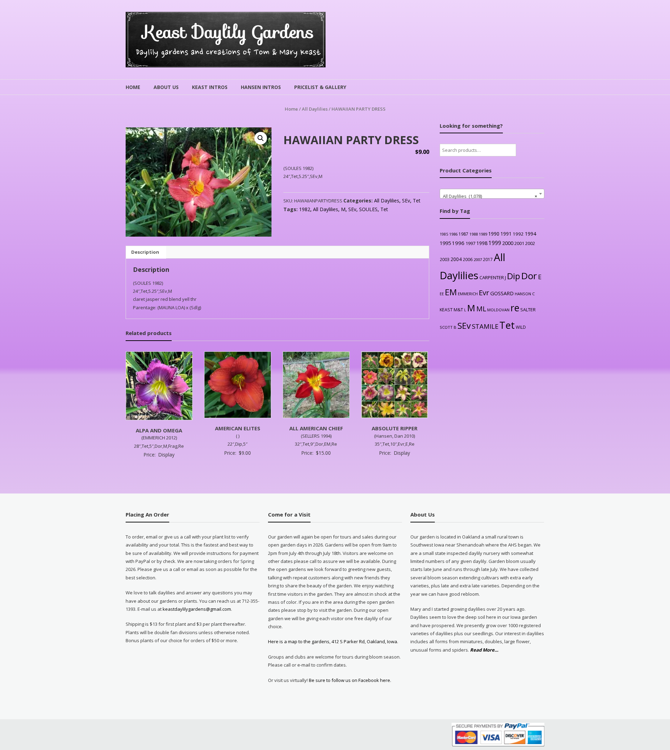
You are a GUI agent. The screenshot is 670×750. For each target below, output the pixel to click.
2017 (488, 259)
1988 (473, 234)
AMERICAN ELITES (237, 428)
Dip (513, 276)
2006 (467, 259)
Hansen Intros (261, 87)
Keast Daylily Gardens (228, 32)
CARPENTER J (492, 277)
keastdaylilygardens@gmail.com (197, 609)
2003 (444, 259)
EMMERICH (468, 293)
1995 (445, 243)
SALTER (528, 310)
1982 (304, 209)
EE (442, 293)
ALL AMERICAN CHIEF (316, 428)
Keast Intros (210, 87)
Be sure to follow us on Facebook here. (349, 680)
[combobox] (492, 194)
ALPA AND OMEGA (159, 430)
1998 (481, 243)
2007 (478, 259)
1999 (495, 243)
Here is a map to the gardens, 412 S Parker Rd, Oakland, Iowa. (333, 641)
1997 (470, 243)
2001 (519, 243)
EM (451, 292)
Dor (529, 275)
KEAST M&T (451, 310)
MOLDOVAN (498, 309)
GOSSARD (502, 293)
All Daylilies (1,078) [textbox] (490, 196)
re (515, 308)
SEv (406, 200)
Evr (484, 292)
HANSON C (525, 293)
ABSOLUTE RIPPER (394, 428)
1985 (444, 234)
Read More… (484, 650)
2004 (456, 259)
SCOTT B (448, 327)
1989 (483, 234)
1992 (518, 234)
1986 (453, 234)
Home (133, 87)
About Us (166, 87)
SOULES (368, 209)
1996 (458, 242)
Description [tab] (145, 252)
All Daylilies (315, 109)
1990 (493, 233)
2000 (507, 242)
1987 (463, 234)
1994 (530, 233)
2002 (530, 243)
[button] (260, 138)
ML (481, 308)
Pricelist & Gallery (320, 87)
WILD (521, 327)
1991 (506, 233)
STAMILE (485, 326)
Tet (416, 200)
